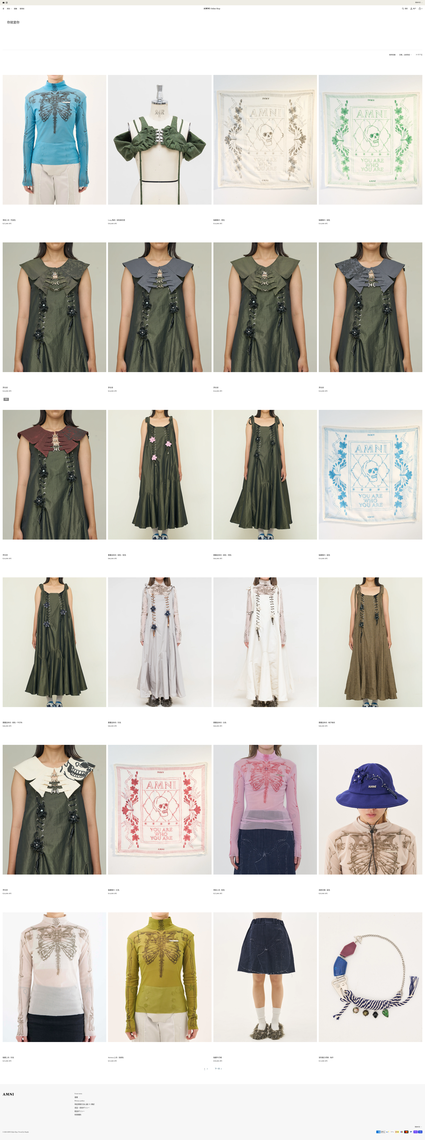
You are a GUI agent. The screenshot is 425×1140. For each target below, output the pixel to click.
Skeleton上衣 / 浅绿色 (116, 1057)
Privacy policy (80, 1101)
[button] (9, 8)
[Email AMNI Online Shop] (3, 2)
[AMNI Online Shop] (212, 9)
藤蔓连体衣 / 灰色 (114, 722)
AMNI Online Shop (12, 1132)
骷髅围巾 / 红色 (113, 890)
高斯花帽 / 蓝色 (324, 890)
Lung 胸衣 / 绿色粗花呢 (116, 220)
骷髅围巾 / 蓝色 (324, 555)
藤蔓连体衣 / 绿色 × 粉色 (117, 555)
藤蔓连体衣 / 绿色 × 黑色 (222, 555)
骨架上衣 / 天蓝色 (9, 220)
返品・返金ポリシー (82, 1108)
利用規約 (78, 1115)
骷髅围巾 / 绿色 (324, 220)
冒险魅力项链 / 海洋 (326, 1057)
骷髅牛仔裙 (217, 1057)
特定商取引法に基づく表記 (85, 1104)
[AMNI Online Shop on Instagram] (6, 2)
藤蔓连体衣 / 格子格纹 (327, 722)
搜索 (76, 1097)
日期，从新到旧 (404, 55)
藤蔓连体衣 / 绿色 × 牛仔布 (12, 722)
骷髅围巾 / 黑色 (219, 220)
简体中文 (418, 2)
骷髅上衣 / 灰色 (8, 1057)
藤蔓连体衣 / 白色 (219, 722)
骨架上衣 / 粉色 (219, 890)
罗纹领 (5, 387)
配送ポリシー (80, 1111)
